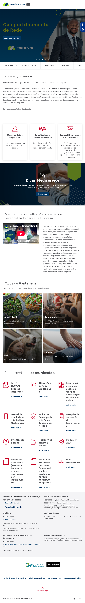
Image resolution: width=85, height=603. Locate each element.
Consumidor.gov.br (54, 578)
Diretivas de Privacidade (37, 578)
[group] (42, 35)
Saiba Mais (15, 396)
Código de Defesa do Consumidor (15, 578)
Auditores (64, 65)
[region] (42, 35)
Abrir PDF (15, 428)
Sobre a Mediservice (12, 503)
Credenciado (48, 65)
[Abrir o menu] (28, 4)
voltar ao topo (42, 590)
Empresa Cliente (29, 65)
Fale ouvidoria (10, 519)
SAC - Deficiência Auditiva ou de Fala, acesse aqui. (21, 545)
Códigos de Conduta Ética (72, 578)
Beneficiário (10, 65)
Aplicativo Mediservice (13, 507)
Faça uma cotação (11, 38)
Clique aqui (42, 194)
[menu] (42, 65)
